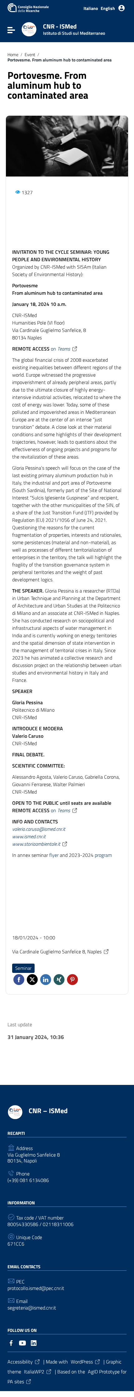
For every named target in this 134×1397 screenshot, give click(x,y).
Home (12, 54)
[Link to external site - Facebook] (11, 1342)
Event (30, 54)
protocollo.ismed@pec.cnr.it (35, 1288)
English (108, 8)
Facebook (18, 979)
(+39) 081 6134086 (28, 1180)
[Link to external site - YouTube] (22, 1342)
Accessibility (20, 1361)
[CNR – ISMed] (29, 29)
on (60, 348)
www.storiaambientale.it (36, 844)
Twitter (32, 979)
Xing (59, 979)
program (103, 855)
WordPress (82, 1361)
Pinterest (72, 979)
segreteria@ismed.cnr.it (31, 1308)
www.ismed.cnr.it (28, 836)
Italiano (91, 8)
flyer (54, 855)
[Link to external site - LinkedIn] (33, 1342)
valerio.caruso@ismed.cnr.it (38, 829)
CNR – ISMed (48, 1110)
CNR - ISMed (74, 28)
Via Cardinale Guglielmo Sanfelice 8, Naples (57, 951)
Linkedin (45, 979)
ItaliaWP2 (34, 1371)
